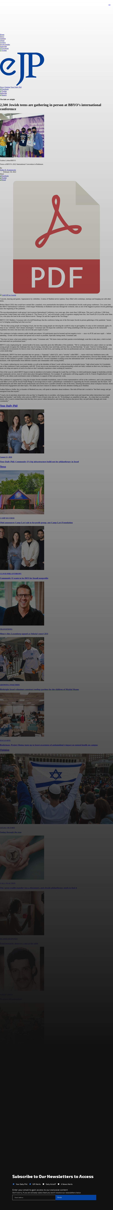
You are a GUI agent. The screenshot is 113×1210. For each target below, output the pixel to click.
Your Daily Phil (21, 1184)
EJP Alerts (37, 1184)
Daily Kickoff (51, 1184)
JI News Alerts (67, 1184)
